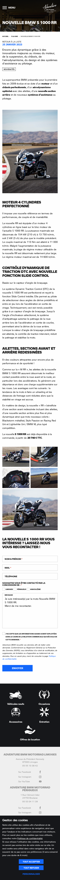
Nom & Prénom (13, 559)
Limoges (9, 589)
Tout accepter (31, 861)
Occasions (44, 703)
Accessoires (15, 721)
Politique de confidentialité (30, 838)
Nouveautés (9, 69)
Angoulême (35, 589)
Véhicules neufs (15, 703)
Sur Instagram (24, 776)
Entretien (44, 721)
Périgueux (21, 589)
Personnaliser (31, 874)
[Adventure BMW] (49, 7)
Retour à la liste (11, 41)
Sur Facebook (24, 772)
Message (9, 595)
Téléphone (11, 576)
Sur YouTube (24, 781)
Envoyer (17, 668)
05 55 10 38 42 (30, 765)
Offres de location (30, 739)
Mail (8, 568)
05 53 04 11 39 (30, 801)
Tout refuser (31, 867)
